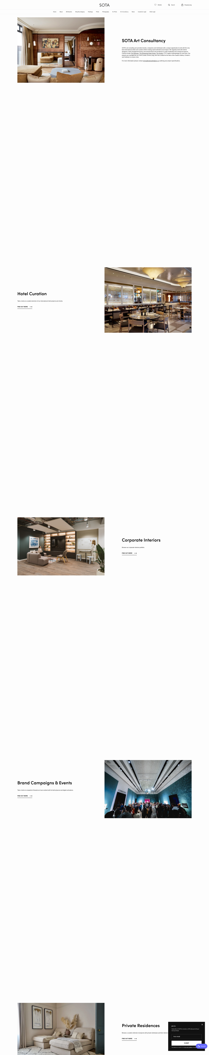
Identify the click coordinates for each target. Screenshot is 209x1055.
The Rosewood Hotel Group (147, 53)
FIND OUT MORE (127, 553)
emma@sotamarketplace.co (151, 61)
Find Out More (22, 306)
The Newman (135, 53)
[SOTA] (104, 5)
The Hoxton (159, 53)
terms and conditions (188, 1047)
